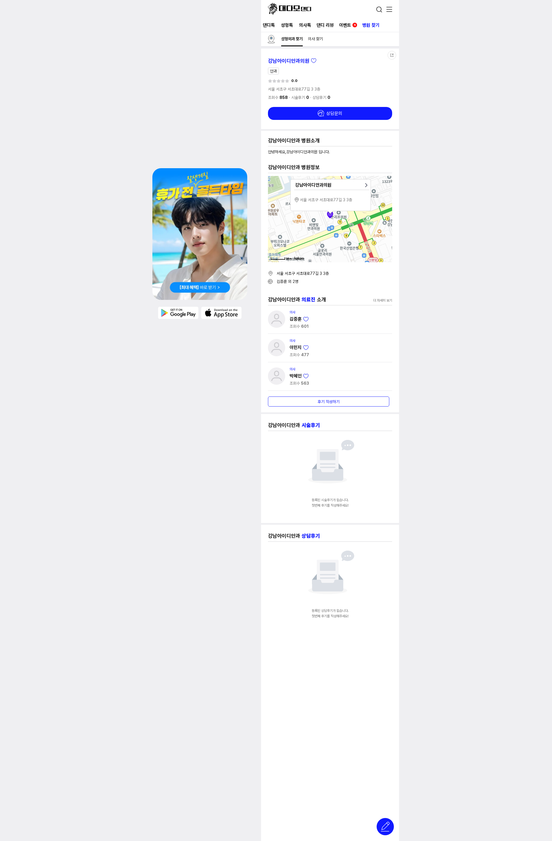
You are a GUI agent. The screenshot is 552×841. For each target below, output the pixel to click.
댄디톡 (269, 25)
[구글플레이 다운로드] (178, 312)
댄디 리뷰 (325, 25)
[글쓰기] (385, 826)
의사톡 (305, 25)
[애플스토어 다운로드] (221, 312)
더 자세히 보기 (382, 300)
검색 (379, 9)
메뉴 (389, 10)
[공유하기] (392, 55)
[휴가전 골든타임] (199, 234)
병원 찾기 (370, 25)
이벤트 (347, 25)
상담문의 (334, 113)
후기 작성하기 (329, 401)
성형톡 (287, 25)
